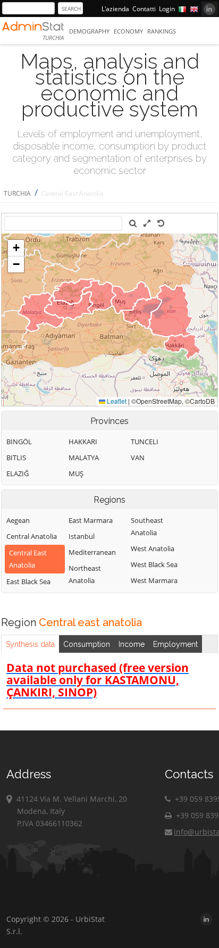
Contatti (144, 8)
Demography (89, 31)
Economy (128, 31)
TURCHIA (17, 193)
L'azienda (115, 8)
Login (167, 8)
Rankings (161, 31)
